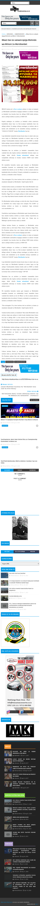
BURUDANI (10, 34)
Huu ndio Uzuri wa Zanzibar (17, 573)
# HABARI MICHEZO (20, 362)
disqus (20, 470)
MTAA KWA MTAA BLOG (6, 902)
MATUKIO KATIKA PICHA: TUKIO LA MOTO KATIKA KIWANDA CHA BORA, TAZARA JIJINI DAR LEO (24, 809)
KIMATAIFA (8, 844)
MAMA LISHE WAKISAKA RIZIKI (21, 817)
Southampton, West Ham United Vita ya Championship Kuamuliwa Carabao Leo (19, 440)
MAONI (32, 551)
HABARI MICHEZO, (33, 49)
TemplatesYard (20, 900)
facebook (32, 470)
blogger (7, 470)
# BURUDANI (9, 362)
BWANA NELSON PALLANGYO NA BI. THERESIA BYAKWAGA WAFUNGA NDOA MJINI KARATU (24, 783)
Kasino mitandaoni (23, 155)
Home (3, 34)
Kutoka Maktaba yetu (15, 596)
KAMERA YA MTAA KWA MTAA (14, 795)
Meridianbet (21, 131)
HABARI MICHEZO (19, 34)
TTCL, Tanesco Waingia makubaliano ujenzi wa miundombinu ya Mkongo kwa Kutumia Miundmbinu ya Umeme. (22, 605)
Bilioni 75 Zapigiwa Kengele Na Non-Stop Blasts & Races (19, 420)
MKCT (36, 904)
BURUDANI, (24, 49)
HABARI (34, 28)
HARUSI (7, 747)
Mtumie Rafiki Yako (8, 375)
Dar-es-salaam (18, 109)
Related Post (6, 400)
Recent (7, 551)
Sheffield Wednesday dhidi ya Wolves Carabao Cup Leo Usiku (19, 462)
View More (35, 400)
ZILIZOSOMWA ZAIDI (20, 552)
